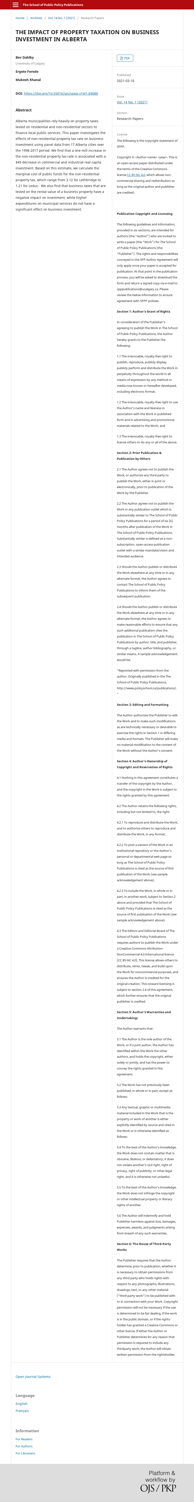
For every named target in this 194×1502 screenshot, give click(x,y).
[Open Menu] (15, 4)
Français (22, 1410)
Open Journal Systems (33, 1376)
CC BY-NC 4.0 (136, 175)
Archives (36, 18)
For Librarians (25, 1453)
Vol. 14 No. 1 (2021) (61, 18)
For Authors (24, 1446)
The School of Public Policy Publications (53, 5)
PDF (126, 58)
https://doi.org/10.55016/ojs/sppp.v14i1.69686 (61, 93)
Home (20, 18)
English (21, 1403)
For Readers (24, 1439)
